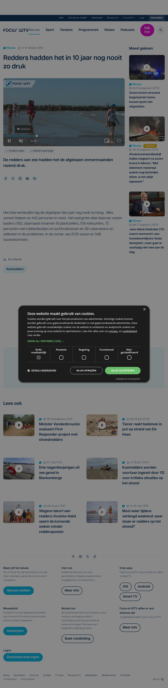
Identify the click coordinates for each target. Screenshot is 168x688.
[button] (84, 341)
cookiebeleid (130, 331)
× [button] (144, 309)
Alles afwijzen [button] (86, 370)
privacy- (113, 331)
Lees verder (34, 335)
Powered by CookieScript (128, 379)
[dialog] (84, 344)
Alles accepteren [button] (122, 370)
